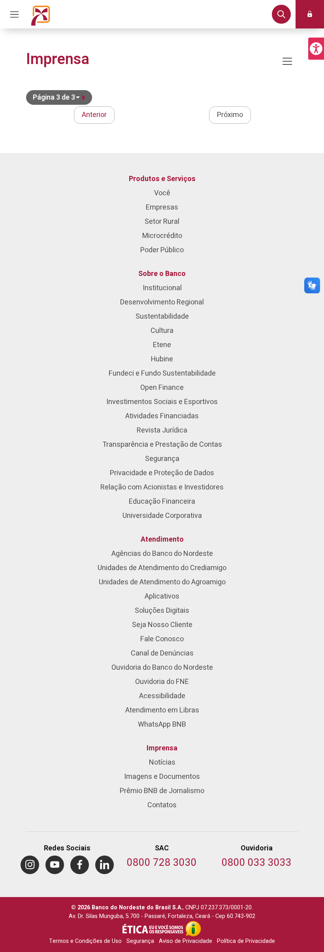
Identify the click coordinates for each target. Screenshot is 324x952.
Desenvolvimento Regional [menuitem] (162, 302)
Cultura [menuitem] (162, 330)
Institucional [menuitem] (162, 288)
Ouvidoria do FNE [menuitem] (162, 681)
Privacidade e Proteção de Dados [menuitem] (162, 473)
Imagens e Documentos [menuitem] (162, 776)
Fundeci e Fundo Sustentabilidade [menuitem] (162, 373)
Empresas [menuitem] (162, 207)
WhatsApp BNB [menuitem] (162, 724)
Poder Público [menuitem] (162, 250)
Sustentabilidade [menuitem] (162, 316)
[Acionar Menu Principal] (14, 14)
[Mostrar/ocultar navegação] (287, 61)
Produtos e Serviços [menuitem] (162, 179)
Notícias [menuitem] (162, 762)
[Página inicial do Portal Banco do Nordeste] (40, 14)
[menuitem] (30, 865)
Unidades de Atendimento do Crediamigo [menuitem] (162, 568)
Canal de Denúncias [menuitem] (162, 653)
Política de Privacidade (246, 941)
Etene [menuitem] (162, 345)
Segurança (140, 941)
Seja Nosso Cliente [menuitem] (162, 625)
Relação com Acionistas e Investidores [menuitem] (162, 487)
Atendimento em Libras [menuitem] (162, 710)
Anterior (94, 115)
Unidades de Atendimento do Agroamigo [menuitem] (162, 582)
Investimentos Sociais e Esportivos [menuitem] (162, 402)
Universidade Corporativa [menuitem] (162, 515)
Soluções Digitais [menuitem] (162, 610)
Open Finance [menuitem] (162, 387)
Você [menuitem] (162, 193)
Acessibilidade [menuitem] (162, 696)
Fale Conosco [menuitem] (162, 639)
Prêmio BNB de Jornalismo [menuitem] (162, 791)
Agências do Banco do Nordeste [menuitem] (162, 553)
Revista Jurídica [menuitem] (162, 430)
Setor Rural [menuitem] (162, 221)
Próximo (230, 115)
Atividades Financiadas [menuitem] (162, 416)
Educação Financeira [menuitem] (162, 501)
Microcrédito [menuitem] (162, 235)
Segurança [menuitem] (162, 458)
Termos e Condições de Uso (85, 941)
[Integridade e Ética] (153, 928)
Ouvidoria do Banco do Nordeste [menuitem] (162, 667)
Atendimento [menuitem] (162, 539)
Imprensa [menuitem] (162, 748)
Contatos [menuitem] (162, 805)
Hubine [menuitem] (162, 359)
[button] (316, 49)
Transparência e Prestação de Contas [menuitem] (162, 444)
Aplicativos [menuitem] (162, 596)
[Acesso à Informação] (193, 928)
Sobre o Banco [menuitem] (162, 273)
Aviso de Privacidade (185, 941)
